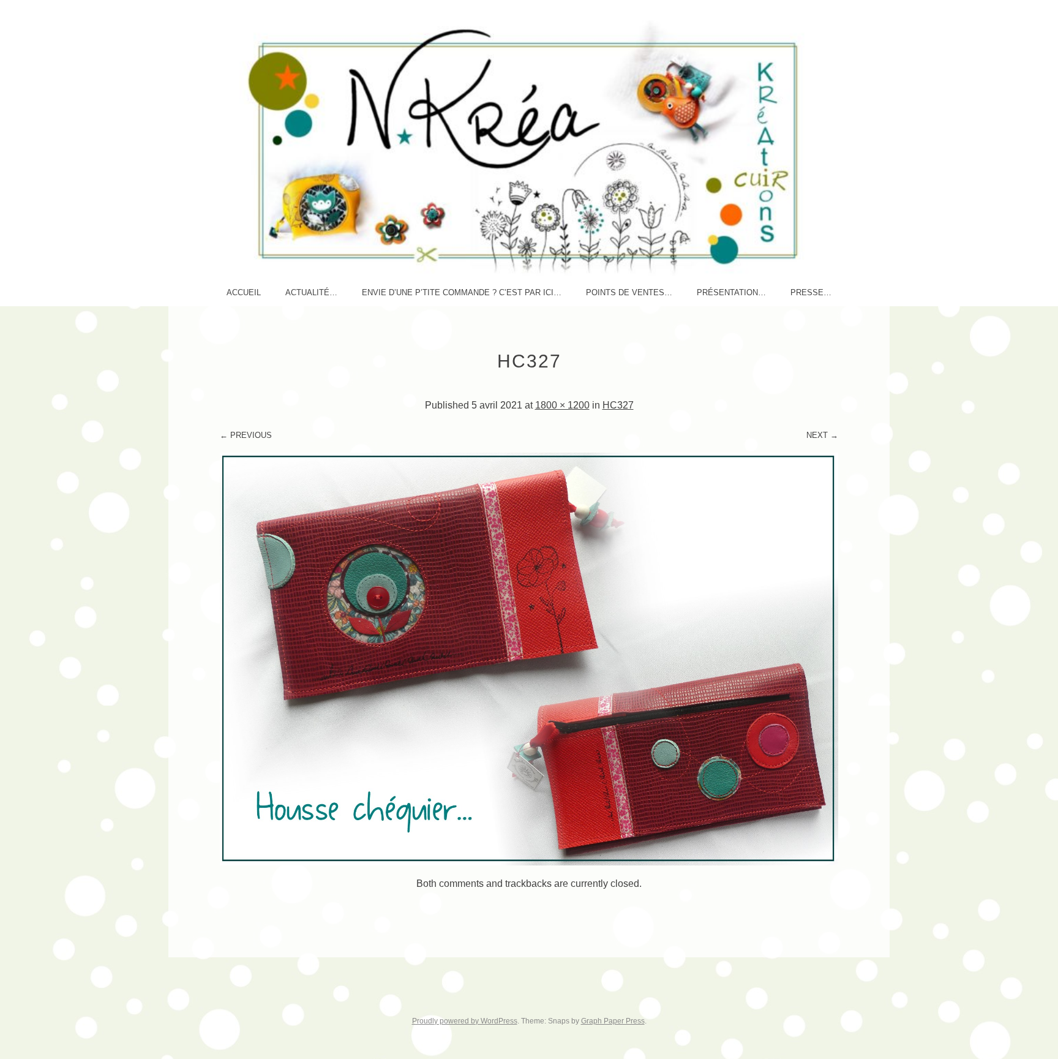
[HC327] (529, 862)
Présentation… (731, 292)
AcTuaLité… (311, 292)
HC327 (618, 405)
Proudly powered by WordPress (464, 1021)
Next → (822, 435)
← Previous (246, 435)
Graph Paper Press (613, 1021)
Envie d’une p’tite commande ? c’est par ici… (461, 292)
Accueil (244, 292)
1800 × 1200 (562, 405)
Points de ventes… (629, 292)
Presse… (810, 292)
